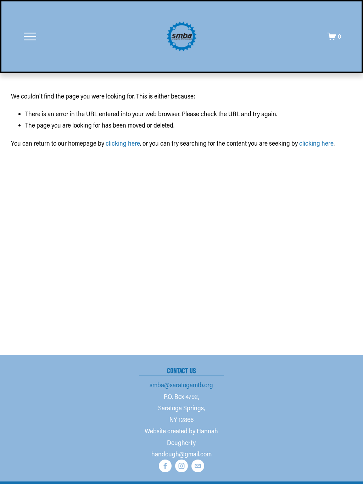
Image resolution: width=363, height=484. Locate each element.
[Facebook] (165, 466)
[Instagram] (181, 466)
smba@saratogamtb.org (181, 385)
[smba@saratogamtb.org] (197, 466)
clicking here (123, 143)
